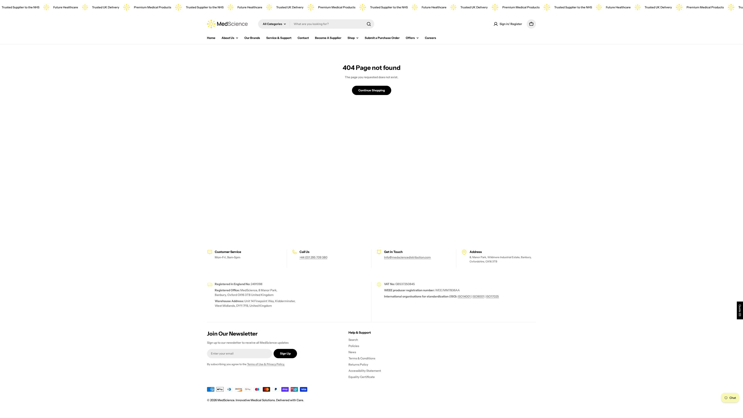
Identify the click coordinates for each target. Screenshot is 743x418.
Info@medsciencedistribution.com (407, 257)
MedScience (225, 400)
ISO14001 (464, 296)
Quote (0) (740, 310)
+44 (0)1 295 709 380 (313, 257)
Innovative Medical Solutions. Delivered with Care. (270, 400)
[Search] (368, 24)
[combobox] (316, 24)
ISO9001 (478, 296)
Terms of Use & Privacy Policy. (266, 364)
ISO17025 (492, 296)
